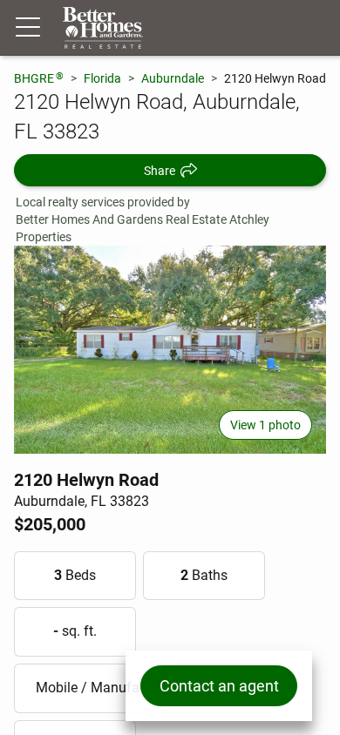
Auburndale (172, 78)
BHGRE (39, 78)
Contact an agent (219, 686)
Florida (102, 78)
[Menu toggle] (28, 28)
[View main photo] (170, 350)
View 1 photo (265, 425)
